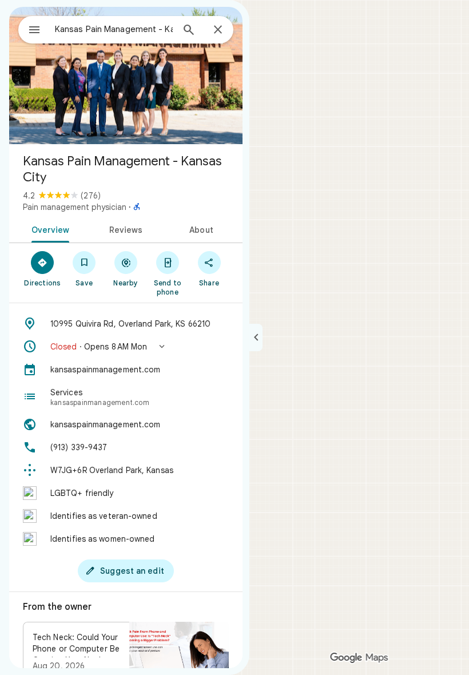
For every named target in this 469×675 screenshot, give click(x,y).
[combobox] (114, 29)
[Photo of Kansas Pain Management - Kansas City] (126, 75)
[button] (126, 346)
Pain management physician (74, 207)
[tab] (48, 229)
